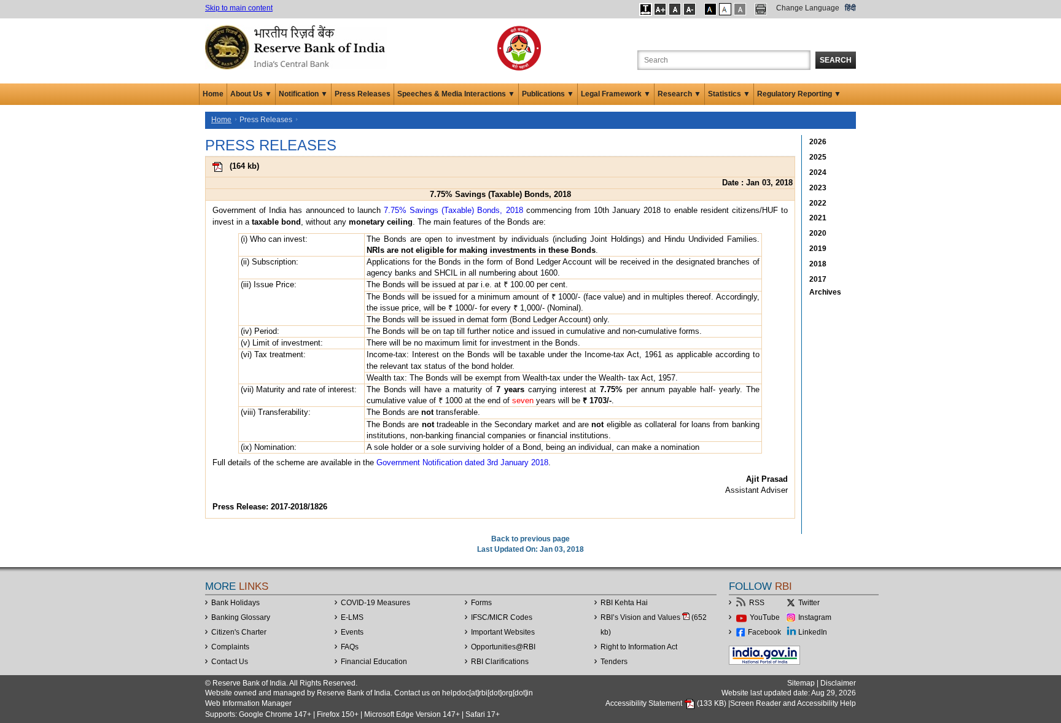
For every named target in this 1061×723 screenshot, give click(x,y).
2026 (817, 141)
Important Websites (503, 632)
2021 (817, 218)
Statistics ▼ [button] (729, 94)
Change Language (807, 8)
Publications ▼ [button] (548, 94)
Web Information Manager (248, 703)
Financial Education (374, 661)
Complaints (230, 647)
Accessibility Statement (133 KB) (666, 703)
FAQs (350, 647)
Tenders (614, 661)
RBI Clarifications (500, 661)
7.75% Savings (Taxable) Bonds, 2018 (453, 210)
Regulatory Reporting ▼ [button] (799, 94)
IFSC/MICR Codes (501, 617)
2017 (817, 279)
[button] (645, 9)
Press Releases (363, 94)
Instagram (814, 617)
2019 (817, 248)
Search (836, 60)
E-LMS (352, 617)
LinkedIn (812, 632)
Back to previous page (530, 539)
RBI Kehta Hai (624, 602)
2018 (817, 264)
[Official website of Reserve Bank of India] (297, 46)
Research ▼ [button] (679, 94)
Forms (481, 602)
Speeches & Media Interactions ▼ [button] (456, 94)
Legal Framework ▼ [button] (616, 94)
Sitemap (801, 683)
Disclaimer (838, 683)
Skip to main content (239, 8)
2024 (817, 172)
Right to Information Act (638, 647)
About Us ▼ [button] (251, 94)
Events (352, 632)
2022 (817, 203)
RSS (756, 602)
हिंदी (850, 8)
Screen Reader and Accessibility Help (793, 703)
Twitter (809, 602)
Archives (825, 292)
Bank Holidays (235, 602)
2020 (817, 233)
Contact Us (229, 661)
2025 (817, 157)
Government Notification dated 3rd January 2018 (462, 462)
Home (213, 94)
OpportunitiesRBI (503, 647)
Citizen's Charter (238, 632)
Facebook (764, 632)
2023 (817, 188)
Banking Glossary (240, 617)
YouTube (765, 617)
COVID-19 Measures (375, 602)
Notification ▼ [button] (303, 94)
